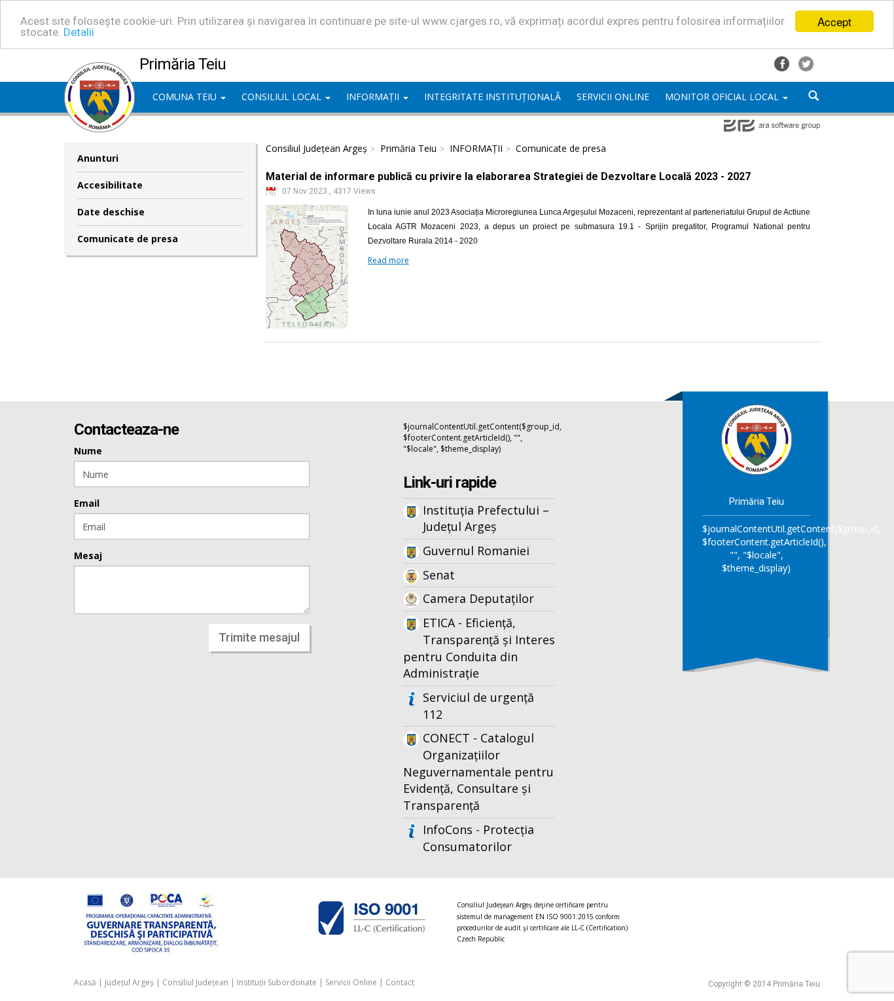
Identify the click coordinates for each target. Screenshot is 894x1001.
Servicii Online (351, 982)
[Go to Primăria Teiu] (756, 438)
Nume (88, 451)
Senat (439, 575)
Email (86, 503)
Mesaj (88, 555)
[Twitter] (806, 62)
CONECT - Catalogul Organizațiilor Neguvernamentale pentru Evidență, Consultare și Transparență (478, 771)
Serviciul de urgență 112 (478, 705)
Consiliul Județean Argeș (316, 148)
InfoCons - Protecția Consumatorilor (478, 838)
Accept (834, 21)
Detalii (78, 32)
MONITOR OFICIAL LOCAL (723, 96)
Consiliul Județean (195, 982)
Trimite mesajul (259, 637)
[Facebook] (783, 62)
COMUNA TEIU (185, 96)
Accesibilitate (110, 185)
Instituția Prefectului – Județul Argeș (486, 518)
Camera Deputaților (478, 598)
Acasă (85, 982)
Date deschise (111, 212)
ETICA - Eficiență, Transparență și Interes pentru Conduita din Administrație (479, 648)
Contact (399, 982)
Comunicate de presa (127, 238)
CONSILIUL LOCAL (282, 96)
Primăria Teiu (408, 148)
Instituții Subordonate (277, 982)
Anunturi (97, 158)
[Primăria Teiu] (99, 68)
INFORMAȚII (374, 96)
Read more (388, 260)
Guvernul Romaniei (476, 550)
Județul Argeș (129, 982)
